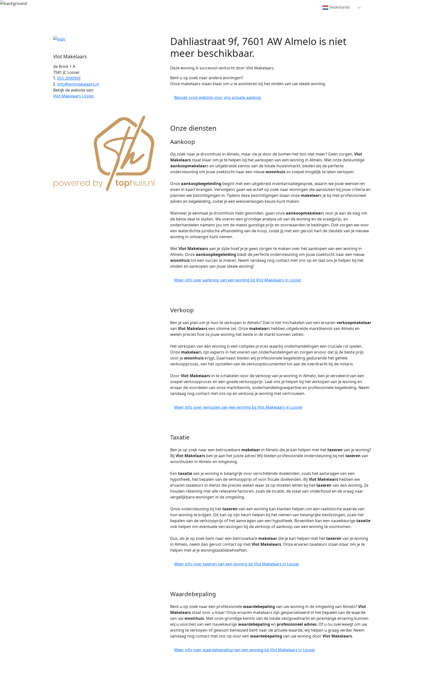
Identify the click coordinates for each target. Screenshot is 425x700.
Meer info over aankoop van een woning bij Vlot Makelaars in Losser (238, 280)
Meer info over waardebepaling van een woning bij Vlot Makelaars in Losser (244, 650)
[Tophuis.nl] (104, 152)
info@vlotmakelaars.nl (78, 84)
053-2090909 (68, 78)
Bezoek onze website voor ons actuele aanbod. (217, 97)
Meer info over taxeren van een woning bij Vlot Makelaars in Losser (236, 564)
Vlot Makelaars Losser (73, 96)
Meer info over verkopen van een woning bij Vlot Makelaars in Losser (238, 407)
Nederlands (339, 7)
